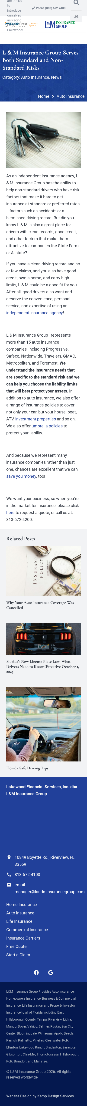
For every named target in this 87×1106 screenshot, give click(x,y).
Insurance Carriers (23, 938)
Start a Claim (18, 954)
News (56, 77)
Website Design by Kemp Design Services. (40, 1096)
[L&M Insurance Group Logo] (59, 24)
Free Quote (16, 946)
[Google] (50, 972)
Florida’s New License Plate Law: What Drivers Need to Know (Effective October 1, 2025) (42, 666)
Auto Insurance (35, 77)
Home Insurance (21, 904)
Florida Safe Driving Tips (27, 768)
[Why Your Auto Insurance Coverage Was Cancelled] (43, 549)
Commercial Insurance (27, 929)
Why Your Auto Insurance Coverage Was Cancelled (40, 605)
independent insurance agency (34, 312)
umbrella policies (47, 425)
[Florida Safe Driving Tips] (43, 690)
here (10, 512)
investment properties (35, 418)
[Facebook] (36, 972)
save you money (21, 476)
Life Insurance (19, 921)
